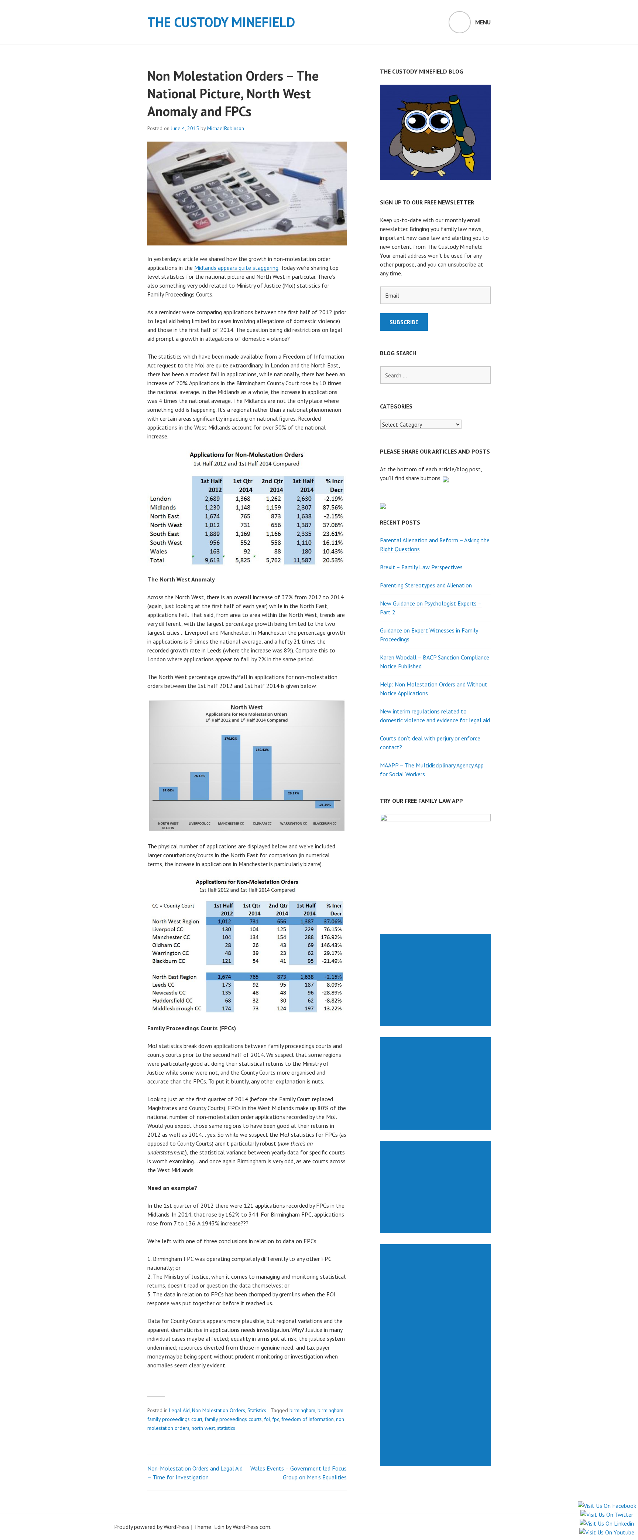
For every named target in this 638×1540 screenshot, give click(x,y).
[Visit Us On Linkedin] (606, 1523)
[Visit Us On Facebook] (606, 1505)
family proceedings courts (233, 1419)
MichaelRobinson (225, 128)
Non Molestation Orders (218, 1410)
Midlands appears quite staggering (236, 267)
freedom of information (307, 1419)
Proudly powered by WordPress (151, 1526)
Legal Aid (179, 1410)
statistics (226, 1428)
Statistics (256, 1410)
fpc (275, 1419)
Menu (483, 22)
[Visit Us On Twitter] (606, 1514)
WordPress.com (251, 1526)
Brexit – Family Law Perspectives (421, 567)
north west (203, 1428)
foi (267, 1419)
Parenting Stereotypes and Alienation (426, 585)
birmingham (302, 1410)
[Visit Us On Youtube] (606, 1532)
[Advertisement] (436, 980)
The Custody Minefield (221, 22)
